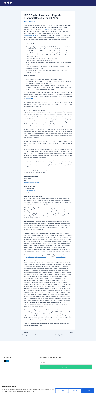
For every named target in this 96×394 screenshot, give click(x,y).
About (80, 3)
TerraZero (75, 3)
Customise (61, 390)
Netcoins (63, 3)
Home (57, 3)
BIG (68, 3)
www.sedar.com (30, 98)
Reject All (74, 390)
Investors (88, 3)
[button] (69, 3)
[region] (48, 389)
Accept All (88, 390)
